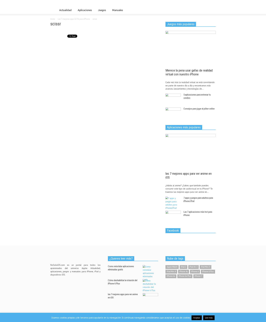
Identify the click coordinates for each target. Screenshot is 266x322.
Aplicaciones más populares (184, 127)
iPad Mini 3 (205, 267)
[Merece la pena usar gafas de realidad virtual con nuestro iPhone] (190, 48)
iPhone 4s (183, 271)
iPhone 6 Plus (208, 271)
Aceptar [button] (196, 317)
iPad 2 (183, 267)
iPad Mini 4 (171, 271)
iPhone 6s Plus (185, 276)
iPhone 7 (198, 276)
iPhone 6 (195, 271)
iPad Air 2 (193, 267)
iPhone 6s (171, 276)
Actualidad (65, 11)
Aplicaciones (84, 11)
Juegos (101, 11)
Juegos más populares (180, 24)
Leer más (209, 317)
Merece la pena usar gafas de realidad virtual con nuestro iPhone (189, 72)
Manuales (117, 11)
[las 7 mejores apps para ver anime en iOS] (190, 151)
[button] (213, 10)
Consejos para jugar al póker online (199, 108)
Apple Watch (172, 267)
